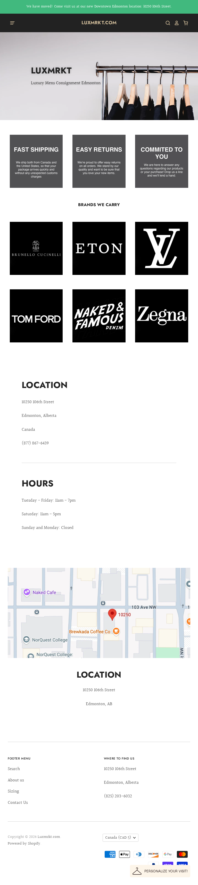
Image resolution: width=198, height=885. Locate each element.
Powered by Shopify (24, 844)
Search (14, 768)
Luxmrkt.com (99, 22)
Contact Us (18, 802)
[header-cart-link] (183, 23)
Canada (118, 838)
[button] (160, 871)
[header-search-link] (166, 23)
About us (16, 780)
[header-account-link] (174, 23)
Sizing (13, 791)
